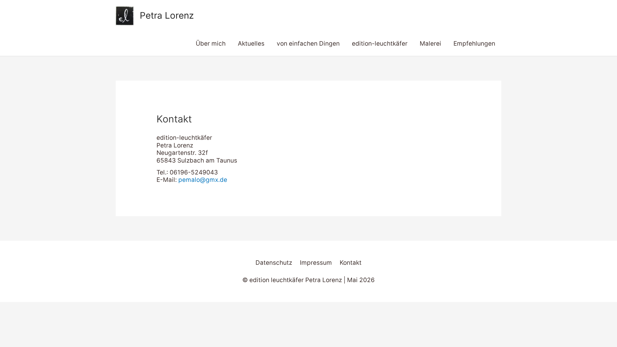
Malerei (430, 43)
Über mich (211, 43)
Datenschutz (273, 262)
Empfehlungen (474, 43)
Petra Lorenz (167, 15)
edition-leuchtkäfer (379, 43)
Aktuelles (251, 43)
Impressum (316, 262)
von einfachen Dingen (308, 43)
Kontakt (351, 262)
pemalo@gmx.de (202, 179)
